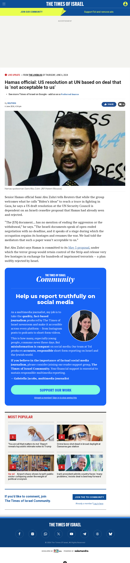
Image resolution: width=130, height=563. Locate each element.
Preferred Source (70, 94)
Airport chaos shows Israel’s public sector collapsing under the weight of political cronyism (30, 476)
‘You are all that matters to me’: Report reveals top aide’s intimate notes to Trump (29, 445)
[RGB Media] (58, 551)
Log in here (98, 503)
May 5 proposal (78, 247)
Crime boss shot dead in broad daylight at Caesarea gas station (78, 445)
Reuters (11, 103)
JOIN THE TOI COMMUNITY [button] (89, 497)
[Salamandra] (81, 551)
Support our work (55, 390)
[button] (125, 4)
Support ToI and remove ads (99, 12)
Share (111, 104)
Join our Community (31, 12)
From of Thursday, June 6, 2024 (45, 75)
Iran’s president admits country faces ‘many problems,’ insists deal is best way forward (79, 475)
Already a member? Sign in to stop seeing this (55, 397)
